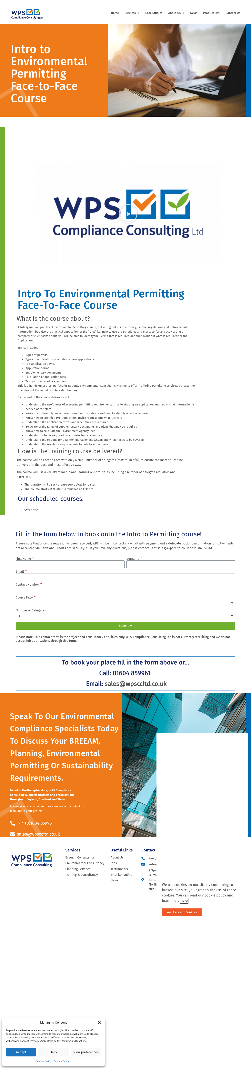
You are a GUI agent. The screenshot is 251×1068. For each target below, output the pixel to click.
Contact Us (233, 13)
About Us (174, 13)
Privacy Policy (44, 1061)
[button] (99, 1023)
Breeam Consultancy (80, 857)
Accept (21, 1052)
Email (20, 571)
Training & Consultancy (81, 875)
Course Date (25, 597)
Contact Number (28, 584)
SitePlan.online (121, 875)
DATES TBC (31, 510)
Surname (133, 558)
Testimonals (119, 869)
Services (130, 13)
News (193, 13)
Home (115, 13)
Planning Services (77, 869)
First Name (24, 558)
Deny (53, 1052)
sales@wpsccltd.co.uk (136, 683)
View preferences (86, 1052)
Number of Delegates (31, 610)
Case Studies (153, 13)
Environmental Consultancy (84, 863)
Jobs (114, 863)
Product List (211, 13)
